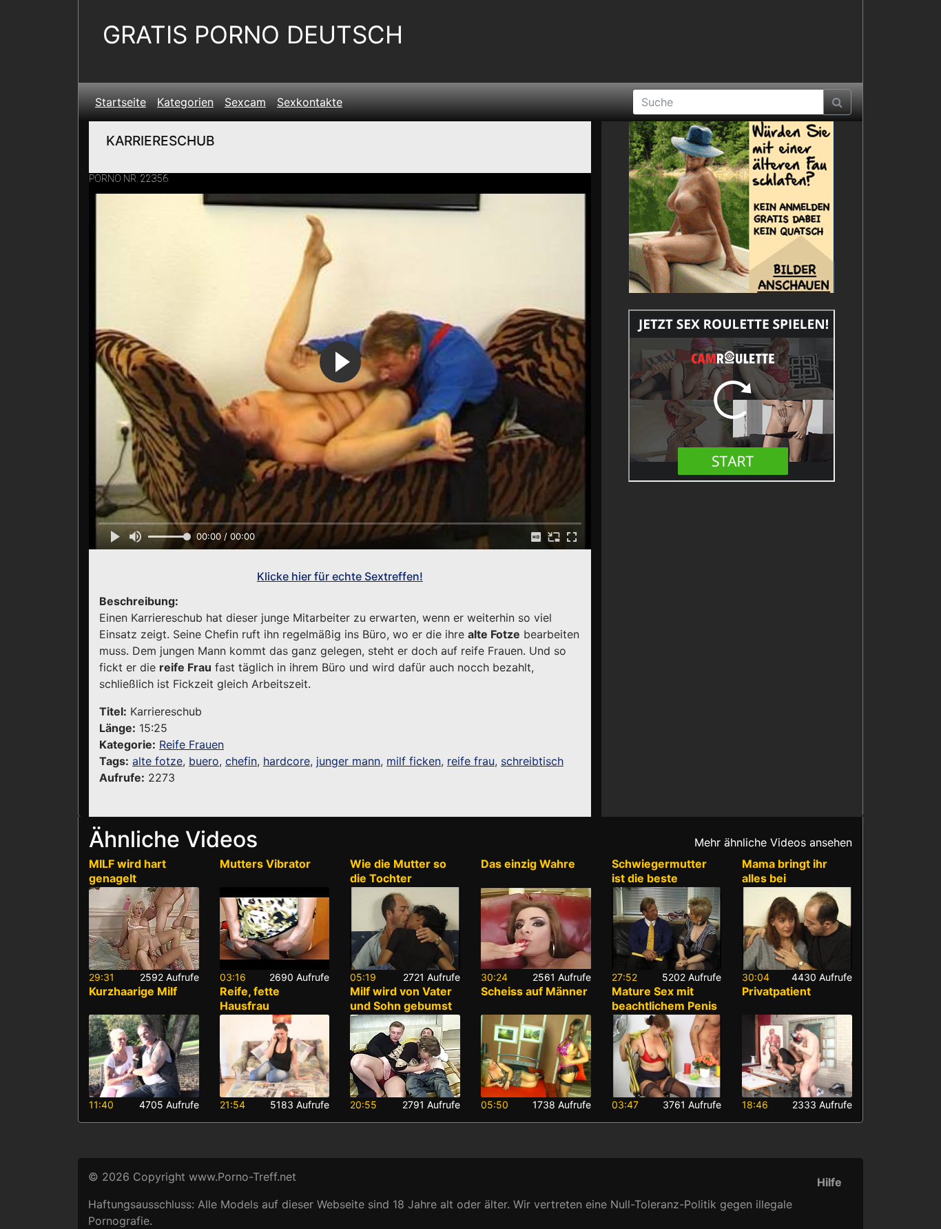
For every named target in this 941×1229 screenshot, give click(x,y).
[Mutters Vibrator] (275, 928)
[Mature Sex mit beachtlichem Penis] (667, 1056)
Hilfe (829, 1182)
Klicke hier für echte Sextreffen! (340, 576)
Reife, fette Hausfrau (250, 998)
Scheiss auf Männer (534, 991)
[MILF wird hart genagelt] (144, 928)
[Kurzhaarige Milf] (144, 1056)
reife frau (471, 761)
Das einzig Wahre (528, 864)
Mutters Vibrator (265, 864)
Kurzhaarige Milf (133, 991)
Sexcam (245, 102)
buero (204, 761)
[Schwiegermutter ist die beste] (667, 928)
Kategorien (185, 102)
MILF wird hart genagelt (127, 871)
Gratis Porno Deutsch (253, 35)
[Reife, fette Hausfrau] (275, 1056)
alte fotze (157, 761)
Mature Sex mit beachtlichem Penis (664, 998)
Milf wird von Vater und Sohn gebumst (401, 998)
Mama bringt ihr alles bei (784, 871)
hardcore (286, 761)
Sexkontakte (309, 102)
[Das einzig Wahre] (536, 928)
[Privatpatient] (797, 1056)
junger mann (348, 761)
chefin (241, 761)
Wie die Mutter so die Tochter (398, 871)
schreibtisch (532, 761)
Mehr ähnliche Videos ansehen (773, 842)
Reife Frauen (191, 744)
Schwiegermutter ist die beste (659, 871)
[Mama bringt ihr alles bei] (797, 928)
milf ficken (413, 761)
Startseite (120, 102)
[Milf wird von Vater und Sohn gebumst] (405, 1056)
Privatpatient (776, 991)
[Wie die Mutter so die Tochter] (405, 928)
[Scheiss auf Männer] (536, 1056)
